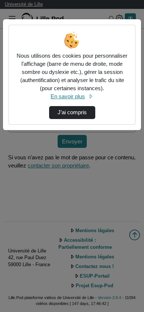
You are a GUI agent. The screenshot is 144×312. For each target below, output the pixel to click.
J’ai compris (72, 112)
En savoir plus (68, 96)
